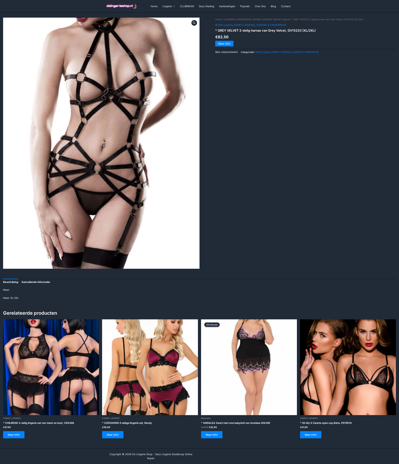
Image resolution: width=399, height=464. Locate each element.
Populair (245, 6)
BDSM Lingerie (282, 19)
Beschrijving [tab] (10, 282)
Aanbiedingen (227, 6)
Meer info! (224, 43)
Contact (286, 6)
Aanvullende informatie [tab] (36, 282)
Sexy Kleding (206, 6)
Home (154, 6)
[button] (173, 6)
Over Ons (260, 6)
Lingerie (167, 6)
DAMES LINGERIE (262, 19)
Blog (273, 6)
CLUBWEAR (187, 6)
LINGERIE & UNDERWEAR (237, 19)
